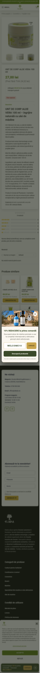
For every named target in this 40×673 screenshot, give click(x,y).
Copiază (31, 345)
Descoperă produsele (20, 354)
